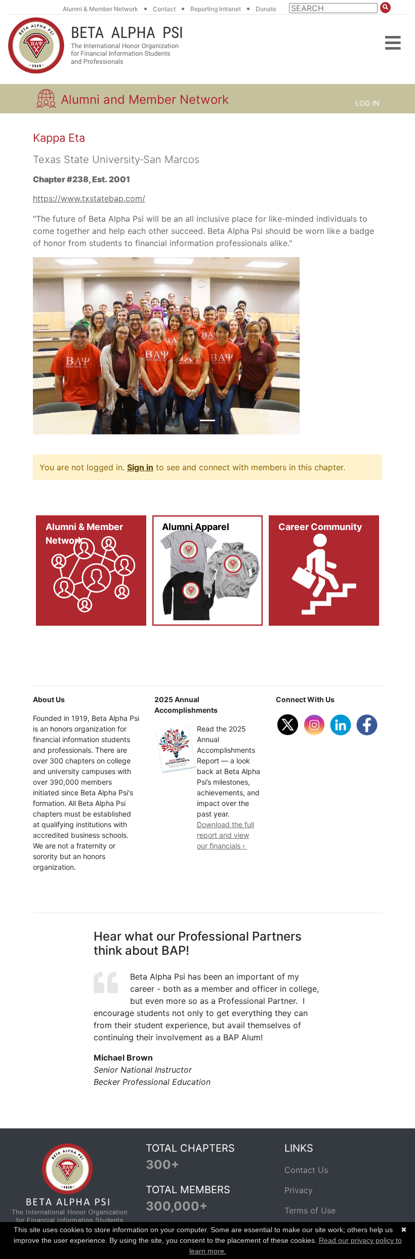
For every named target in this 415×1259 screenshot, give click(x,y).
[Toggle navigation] (393, 35)
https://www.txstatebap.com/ (89, 198)
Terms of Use (310, 1210)
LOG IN (367, 103)
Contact (164, 9)
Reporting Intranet (215, 9)
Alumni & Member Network (100, 9)
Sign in (140, 467)
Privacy (298, 1190)
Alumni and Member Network (145, 99)
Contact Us (306, 1170)
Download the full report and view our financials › (225, 835)
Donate (266, 9)
